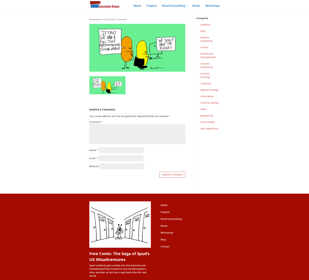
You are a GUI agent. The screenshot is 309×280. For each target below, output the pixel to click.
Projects (152, 6)
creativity (205, 83)
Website (94, 166)
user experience (209, 128)
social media (207, 122)
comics (204, 47)
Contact (165, 246)
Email (93, 158)
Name (93, 150)
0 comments (122, 19)
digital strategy (209, 89)
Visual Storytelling (173, 6)
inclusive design (209, 102)
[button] (172, 175)
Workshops (212, 6)
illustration (207, 96)
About (137, 6)
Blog (163, 239)
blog (202, 31)
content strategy (205, 75)
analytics (205, 24)
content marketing (206, 65)
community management (208, 55)
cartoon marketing (206, 39)
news (203, 109)
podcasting (206, 115)
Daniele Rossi (97, 19)
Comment (96, 122)
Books (196, 6)
